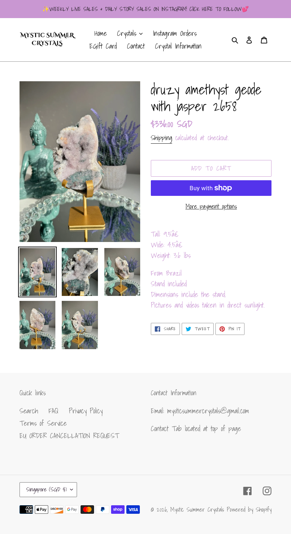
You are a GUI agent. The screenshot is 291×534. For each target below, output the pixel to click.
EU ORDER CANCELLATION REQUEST (69, 435)
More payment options (211, 206)
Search (29, 411)
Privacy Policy (86, 411)
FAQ (53, 411)
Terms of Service (43, 423)
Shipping (161, 137)
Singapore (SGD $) (46, 489)
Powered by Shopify (249, 509)
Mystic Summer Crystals (198, 509)
